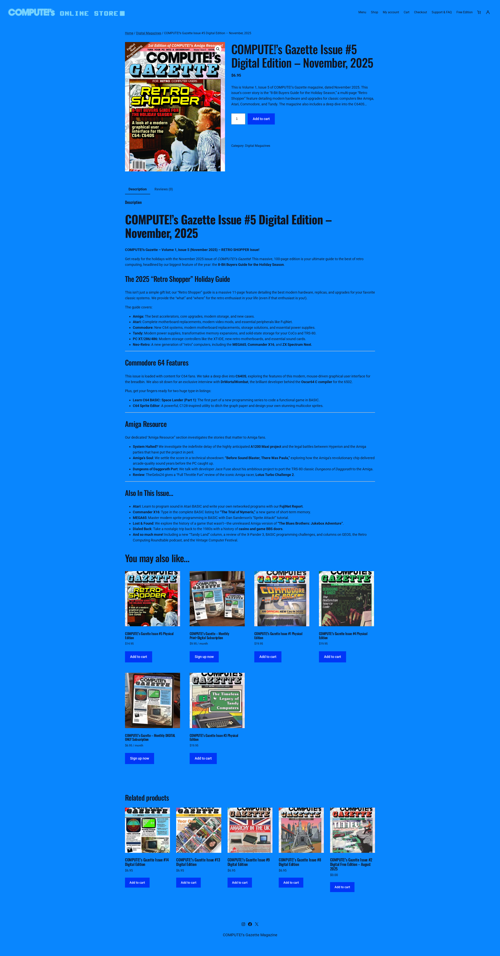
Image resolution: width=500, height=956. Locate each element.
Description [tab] (138, 189)
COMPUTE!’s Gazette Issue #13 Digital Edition (198, 861)
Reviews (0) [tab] (163, 189)
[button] (217, 49)
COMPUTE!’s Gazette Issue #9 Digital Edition (249, 861)
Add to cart (261, 119)
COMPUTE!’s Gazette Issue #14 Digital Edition (147, 861)
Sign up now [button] (204, 657)
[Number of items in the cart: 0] (479, 12)
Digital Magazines (148, 33)
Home (129, 33)
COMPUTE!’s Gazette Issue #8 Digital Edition (300, 861)
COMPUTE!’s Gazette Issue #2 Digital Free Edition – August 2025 (351, 864)
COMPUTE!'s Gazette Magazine (250, 935)
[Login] (487, 12)
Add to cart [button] (138, 657)
